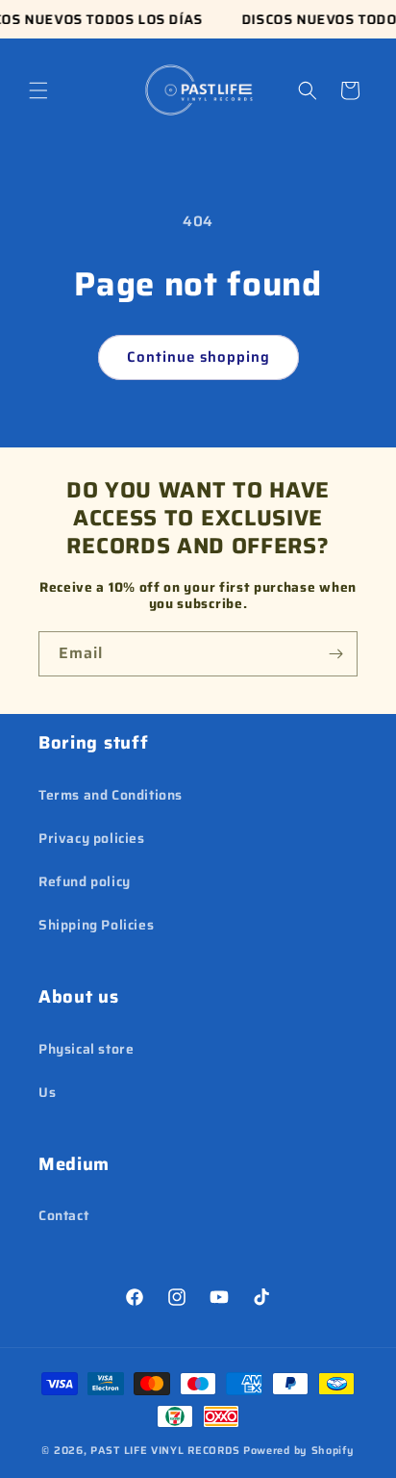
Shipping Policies (96, 924)
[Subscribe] (335, 653)
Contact (63, 1215)
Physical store (86, 1048)
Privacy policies (91, 838)
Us (47, 1092)
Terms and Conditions (110, 794)
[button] (38, 90)
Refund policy (84, 881)
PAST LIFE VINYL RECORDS (165, 1450)
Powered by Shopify (299, 1450)
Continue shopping (198, 357)
